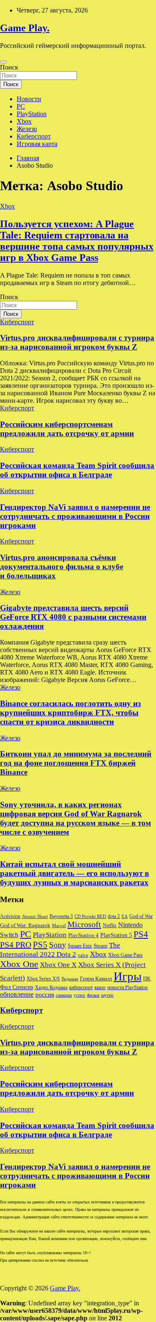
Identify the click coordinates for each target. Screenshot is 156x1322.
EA (124, 916)
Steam (100, 946)
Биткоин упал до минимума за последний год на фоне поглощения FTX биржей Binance (75, 762)
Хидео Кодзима (51, 987)
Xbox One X (58, 965)
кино (100, 987)
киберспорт (81, 987)
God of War (141, 916)
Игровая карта (37, 143)
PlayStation (32, 113)
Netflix (109, 925)
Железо (27, 128)
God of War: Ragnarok (25, 925)
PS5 (40, 945)
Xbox (24, 121)
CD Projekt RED (90, 916)
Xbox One (19, 964)
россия (44, 994)
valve (83, 955)
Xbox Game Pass (125, 955)
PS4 (141, 934)
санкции (64, 995)
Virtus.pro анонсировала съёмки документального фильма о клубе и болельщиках (61, 566)
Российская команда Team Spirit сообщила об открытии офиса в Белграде (77, 470)
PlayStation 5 (116, 935)
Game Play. (25, 27)
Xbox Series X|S (43, 979)
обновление (17, 994)
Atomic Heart (35, 916)
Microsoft (84, 924)
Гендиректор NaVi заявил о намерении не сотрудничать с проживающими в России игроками (75, 516)
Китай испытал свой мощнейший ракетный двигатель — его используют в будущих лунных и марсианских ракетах (74, 873)
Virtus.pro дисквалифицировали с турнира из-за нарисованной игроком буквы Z (77, 342)
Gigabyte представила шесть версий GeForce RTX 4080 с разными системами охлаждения (73, 616)
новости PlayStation (127, 987)
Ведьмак (70, 979)
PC (21, 106)
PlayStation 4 (83, 935)
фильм (93, 995)
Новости (29, 98)
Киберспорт (34, 136)
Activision (10, 916)
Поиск (9, 67)
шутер (107, 995)
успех (79, 995)
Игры (127, 976)
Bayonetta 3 (61, 916)
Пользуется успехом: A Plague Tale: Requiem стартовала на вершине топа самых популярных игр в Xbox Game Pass (77, 240)
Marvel (59, 925)
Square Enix (80, 945)
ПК (147, 978)
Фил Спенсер (16, 987)
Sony (57, 944)
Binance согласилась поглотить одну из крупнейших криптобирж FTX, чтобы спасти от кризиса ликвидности (70, 712)
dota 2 (114, 916)
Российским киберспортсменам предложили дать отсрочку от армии (67, 429)
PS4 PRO (15, 944)
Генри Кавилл (96, 979)
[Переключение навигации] (3, 62)
